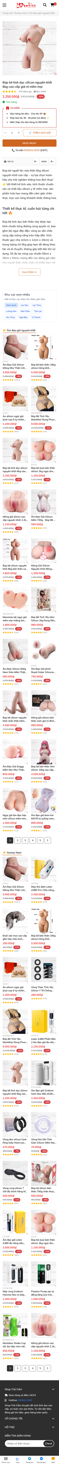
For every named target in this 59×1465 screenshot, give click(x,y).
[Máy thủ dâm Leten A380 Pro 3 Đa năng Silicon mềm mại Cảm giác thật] (43, 869)
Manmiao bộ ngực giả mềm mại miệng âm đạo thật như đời (15, 620)
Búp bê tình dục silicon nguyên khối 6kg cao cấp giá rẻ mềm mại (15, 471)
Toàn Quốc (11, 305)
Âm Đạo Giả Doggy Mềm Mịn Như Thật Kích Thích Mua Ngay (14, 770)
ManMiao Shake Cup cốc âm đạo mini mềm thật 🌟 (15, 1346)
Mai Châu (25, 311)
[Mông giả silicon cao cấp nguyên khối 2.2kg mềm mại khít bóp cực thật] (15, 502)
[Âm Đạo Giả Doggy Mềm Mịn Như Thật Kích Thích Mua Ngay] (15, 751)
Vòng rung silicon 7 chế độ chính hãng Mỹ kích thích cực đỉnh (15, 1191)
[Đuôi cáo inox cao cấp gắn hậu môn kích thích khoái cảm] (15, 920)
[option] (29, 48)
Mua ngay (29, 143)
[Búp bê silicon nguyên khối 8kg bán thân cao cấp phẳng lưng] (15, 550)
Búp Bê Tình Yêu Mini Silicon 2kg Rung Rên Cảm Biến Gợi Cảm (43, 620)
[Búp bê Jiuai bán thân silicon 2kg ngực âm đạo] (43, 450)
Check (48, 1443)
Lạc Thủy (37, 305)
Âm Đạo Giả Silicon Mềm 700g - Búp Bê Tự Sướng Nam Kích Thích (43, 520)
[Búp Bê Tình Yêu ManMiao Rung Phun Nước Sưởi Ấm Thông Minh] (43, 398)
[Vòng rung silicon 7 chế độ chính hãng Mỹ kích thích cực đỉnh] (15, 1173)
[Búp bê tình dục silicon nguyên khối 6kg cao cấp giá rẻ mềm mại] (29, 48)
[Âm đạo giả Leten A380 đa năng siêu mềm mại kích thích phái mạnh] (15, 1222)
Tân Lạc (38, 311)
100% (44, 161)
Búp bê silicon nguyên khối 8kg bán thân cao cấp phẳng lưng (15, 569)
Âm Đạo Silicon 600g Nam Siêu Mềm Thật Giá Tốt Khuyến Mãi (14, 672)
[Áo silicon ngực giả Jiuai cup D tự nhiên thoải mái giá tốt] (15, 398)
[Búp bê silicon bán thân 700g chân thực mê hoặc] (43, 1173)
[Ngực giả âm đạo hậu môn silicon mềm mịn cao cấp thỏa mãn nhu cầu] (15, 800)
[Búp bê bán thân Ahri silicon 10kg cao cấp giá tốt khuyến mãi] (43, 751)
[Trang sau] (48, 840)
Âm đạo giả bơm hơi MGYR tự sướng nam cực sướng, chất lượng (43, 818)
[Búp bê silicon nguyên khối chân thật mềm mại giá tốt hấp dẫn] (15, 703)
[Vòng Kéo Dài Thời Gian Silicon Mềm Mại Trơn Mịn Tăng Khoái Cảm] (43, 1124)
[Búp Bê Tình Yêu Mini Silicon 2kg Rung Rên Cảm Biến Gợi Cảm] (43, 599)
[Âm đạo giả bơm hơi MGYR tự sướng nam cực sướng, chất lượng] (43, 800)
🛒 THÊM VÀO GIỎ (40, 132)
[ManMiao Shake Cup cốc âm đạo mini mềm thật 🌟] (15, 1325)
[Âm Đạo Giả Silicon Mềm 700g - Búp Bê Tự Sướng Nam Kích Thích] (43, 502)
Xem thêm (28, 272)
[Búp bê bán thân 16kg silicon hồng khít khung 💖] (43, 347)
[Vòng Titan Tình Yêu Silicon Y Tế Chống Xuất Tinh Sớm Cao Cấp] (43, 969)
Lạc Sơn (24, 305)
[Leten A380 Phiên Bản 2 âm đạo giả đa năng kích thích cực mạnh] (43, 1021)
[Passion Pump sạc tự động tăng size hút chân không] (43, 1274)
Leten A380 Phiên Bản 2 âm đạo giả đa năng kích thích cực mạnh (43, 1042)
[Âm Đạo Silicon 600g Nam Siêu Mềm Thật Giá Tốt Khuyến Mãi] (15, 651)
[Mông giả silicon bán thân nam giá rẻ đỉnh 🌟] (43, 703)
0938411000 (32, 150)
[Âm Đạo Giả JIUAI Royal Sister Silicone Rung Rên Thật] (43, 651)
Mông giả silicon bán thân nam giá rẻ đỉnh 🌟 (42, 721)
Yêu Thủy (10, 317)
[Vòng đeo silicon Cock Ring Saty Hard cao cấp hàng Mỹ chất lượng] (15, 1124)
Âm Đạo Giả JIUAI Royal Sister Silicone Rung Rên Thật (42, 672)
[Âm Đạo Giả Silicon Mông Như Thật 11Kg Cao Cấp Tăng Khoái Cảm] (15, 347)
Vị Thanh (36, 317)
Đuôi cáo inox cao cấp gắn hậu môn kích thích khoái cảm (15, 939)
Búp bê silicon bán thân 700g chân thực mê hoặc (42, 1191)
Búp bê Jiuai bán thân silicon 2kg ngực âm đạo (43, 471)
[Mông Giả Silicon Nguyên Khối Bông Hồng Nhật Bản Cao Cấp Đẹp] (43, 550)
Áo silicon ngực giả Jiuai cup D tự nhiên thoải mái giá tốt (13, 419)
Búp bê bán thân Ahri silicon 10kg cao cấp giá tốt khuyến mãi (43, 770)
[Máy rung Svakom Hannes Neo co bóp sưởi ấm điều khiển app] (15, 1274)
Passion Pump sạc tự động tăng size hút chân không (42, 1294)
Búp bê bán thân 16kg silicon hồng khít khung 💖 (43, 368)
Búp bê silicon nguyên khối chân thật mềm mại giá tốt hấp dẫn (15, 721)
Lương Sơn (11, 311)
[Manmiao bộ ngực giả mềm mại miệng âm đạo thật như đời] (15, 599)
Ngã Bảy (23, 317)
